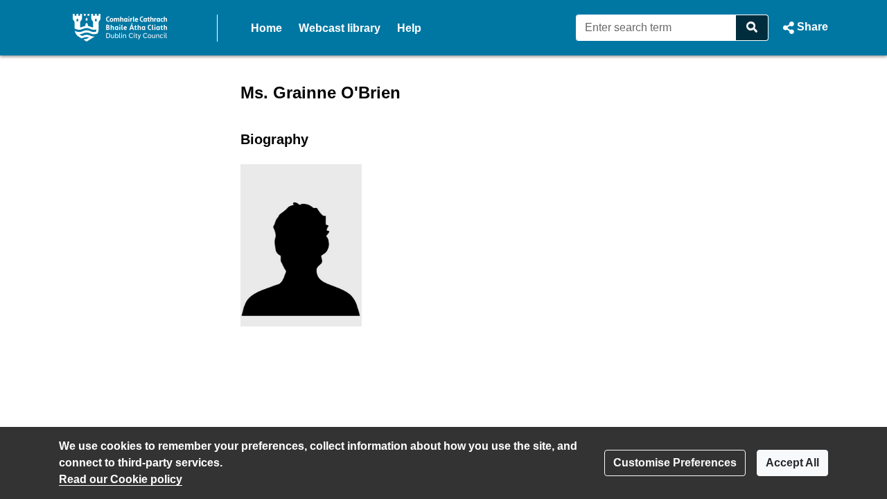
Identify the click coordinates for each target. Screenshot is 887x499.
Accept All (792, 463)
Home (266, 28)
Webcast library (339, 28)
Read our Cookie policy (120, 479)
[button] (804, 28)
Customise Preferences (675, 463)
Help (409, 28)
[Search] (752, 28)
